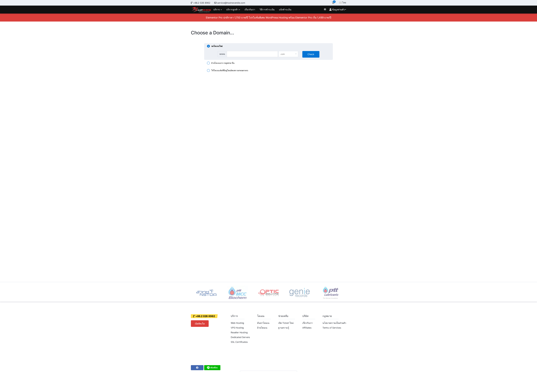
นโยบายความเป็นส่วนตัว (334, 323)
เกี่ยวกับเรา (307, 323)
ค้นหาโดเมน (263, 323)
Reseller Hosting (239, 332)
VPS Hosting (237, 327)
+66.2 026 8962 (201, 2)
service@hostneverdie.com (231, 2)
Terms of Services (331, 327)
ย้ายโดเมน (262, 327)
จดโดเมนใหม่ (217, 46)
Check (311, 54)
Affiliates (306, 327)
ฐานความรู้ (283, 327)
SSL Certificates (239, 342)
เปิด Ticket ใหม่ (286, 323)
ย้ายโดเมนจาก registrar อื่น (223, 63)
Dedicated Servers (240, 337)
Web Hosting (237, 323)
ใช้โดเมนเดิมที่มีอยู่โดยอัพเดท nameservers (229, 70)
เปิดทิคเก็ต (200, 323)
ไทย (344, 2)
